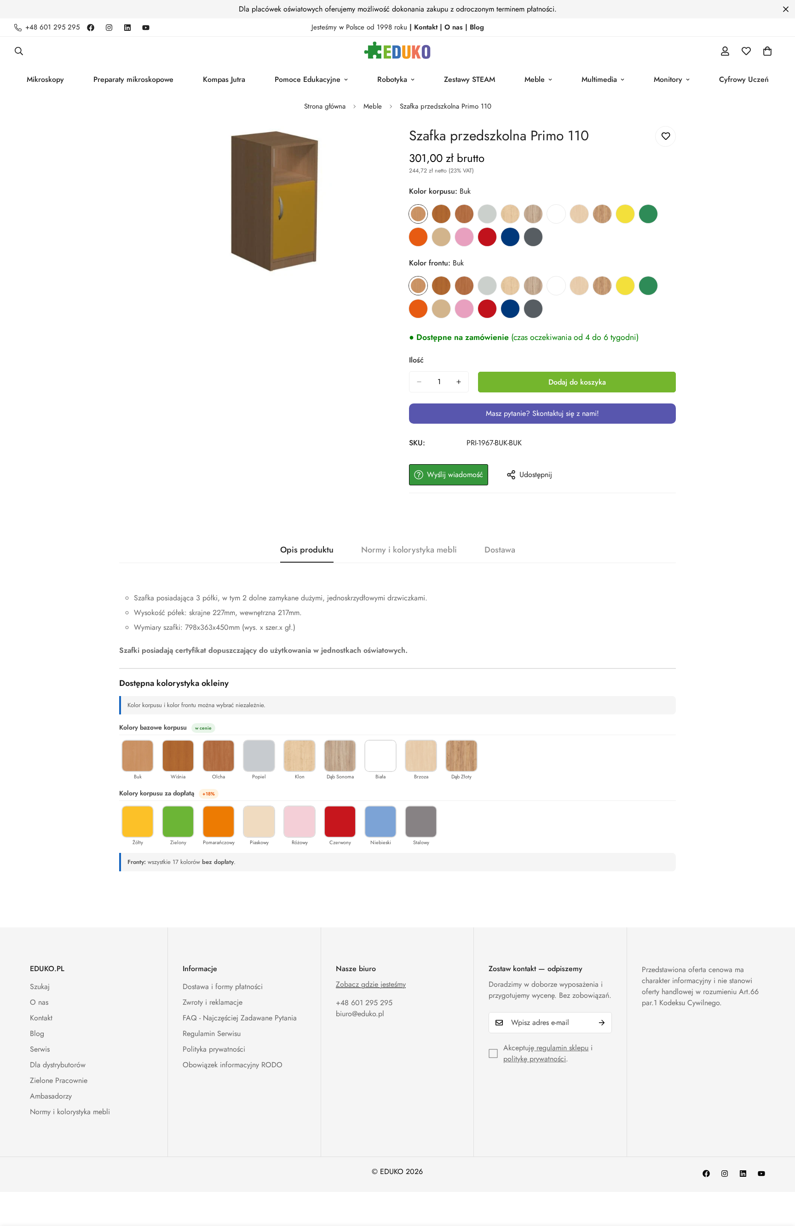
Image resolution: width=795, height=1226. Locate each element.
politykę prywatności (534, 1058)
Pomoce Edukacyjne (307, 79)
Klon (510, 214)
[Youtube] (146, 27)
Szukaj (40, 986)
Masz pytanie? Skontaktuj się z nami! (542, 413)
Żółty (625, 214)
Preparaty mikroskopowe (133, 79)
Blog (37, 1033)
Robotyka (392, 79)
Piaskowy (441, 237)
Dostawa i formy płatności (223, 986)
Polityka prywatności (214, 1049)
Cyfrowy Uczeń (744, 79)
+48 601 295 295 (364, 1002)
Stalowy (533, 237)
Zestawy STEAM (469, 79)
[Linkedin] (127, 27)
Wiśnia (441, 214)
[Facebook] (90, 27)
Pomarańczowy (418, 237)
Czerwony (487, 237)
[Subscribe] (602, 1022)
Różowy (464, 237)
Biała (556, 214)
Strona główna (325, 106)
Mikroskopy (45, 79)
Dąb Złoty (602, 214)
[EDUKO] (397, 51)
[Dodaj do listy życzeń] (665, 136)
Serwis (40, 1049)
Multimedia (599, 79)
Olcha (464, 214)
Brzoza (579, 214)
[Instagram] (109, 27)
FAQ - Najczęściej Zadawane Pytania (240, 1018)
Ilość (416, 360)
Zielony (648, 214)
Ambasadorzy (51, 1096)
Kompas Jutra (224, 79)
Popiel (487, 214)
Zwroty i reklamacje (212, 1002)
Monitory (668, 79)
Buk (418, 214)
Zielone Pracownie (58, 1080)
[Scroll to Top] (777, 1175)
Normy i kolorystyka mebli (70, 1111)
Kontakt (41, 1018)
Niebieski (510, 237)
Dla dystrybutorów (58, 1064)
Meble (534, 79)
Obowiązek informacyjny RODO (232, 1064)
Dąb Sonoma (533, 214)
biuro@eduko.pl (360, 1013)
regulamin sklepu (561, 1047)
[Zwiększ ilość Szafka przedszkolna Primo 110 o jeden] (458, 382)
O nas (39, 1002)
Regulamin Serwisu (212, 1033)
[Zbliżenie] (378, 145)
